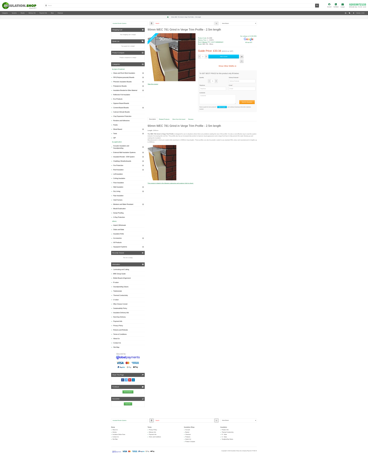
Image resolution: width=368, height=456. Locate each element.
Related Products (164, 119)
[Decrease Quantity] (199, 56)
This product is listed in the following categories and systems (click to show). (171, 183)
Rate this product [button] (153, 84)
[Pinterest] (129, 379)
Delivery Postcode (233, 77)
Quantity (201, 77)
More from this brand (178, 119)
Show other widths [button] (227, 66)
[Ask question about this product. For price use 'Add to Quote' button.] (242, 61)
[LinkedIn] (133, 379)
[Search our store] (317, 5)
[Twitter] (126, 379)
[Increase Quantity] (206, 56)
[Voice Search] (45, 5)
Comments (202, 92)
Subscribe (128, 404)
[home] (168, 17)
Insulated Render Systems (119, 23)
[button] (223, 56)
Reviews (190, 119)
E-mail (230, 85)
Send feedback (128, 392)
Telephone (202, 85)
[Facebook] (122, 379)
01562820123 (219, 42)
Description (152, 119)
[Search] (216, 23)
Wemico (204, 42)
